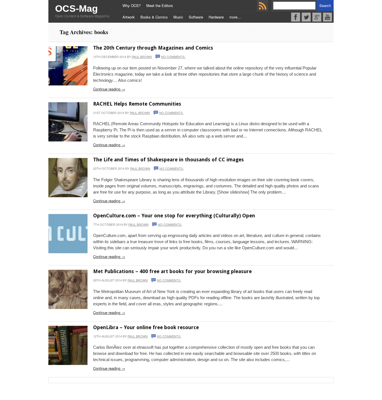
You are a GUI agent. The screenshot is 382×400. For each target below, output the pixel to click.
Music (178, 17)
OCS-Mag (76, 8)
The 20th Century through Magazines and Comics (153, 48)
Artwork (128, 17)
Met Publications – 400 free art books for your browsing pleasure (172, 271)
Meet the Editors (159, 5)
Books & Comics (154, 17)
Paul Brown (142, 56)
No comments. (173, 56)
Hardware (216, 17)
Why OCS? (131, 5)
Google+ (316, 17)
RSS (262, 5)
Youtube (327, 17)
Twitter (306, 17)
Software (196, 17)
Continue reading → (109, 89)
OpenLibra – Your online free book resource (146, 327)
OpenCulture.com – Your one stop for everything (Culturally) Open (174, 215)
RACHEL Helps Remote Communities (137, 104)
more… (235, 17)
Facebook (295, 17)
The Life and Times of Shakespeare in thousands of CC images (168, 159)
